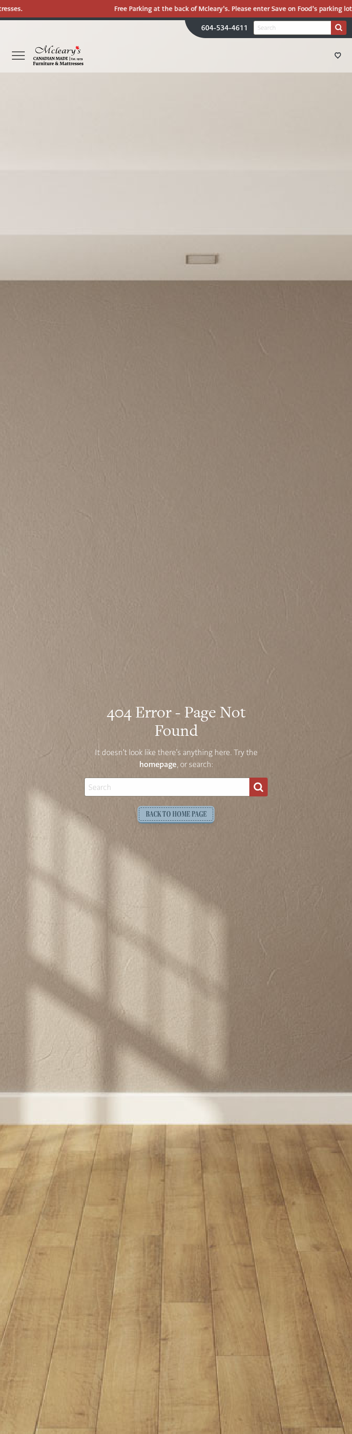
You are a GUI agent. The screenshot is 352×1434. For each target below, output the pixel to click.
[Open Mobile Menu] (18, 55)
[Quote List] (338, 55)
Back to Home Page (176, 814)
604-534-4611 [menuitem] (224, 27)
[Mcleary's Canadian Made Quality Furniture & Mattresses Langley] (58, 55)
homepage (157, 764)
